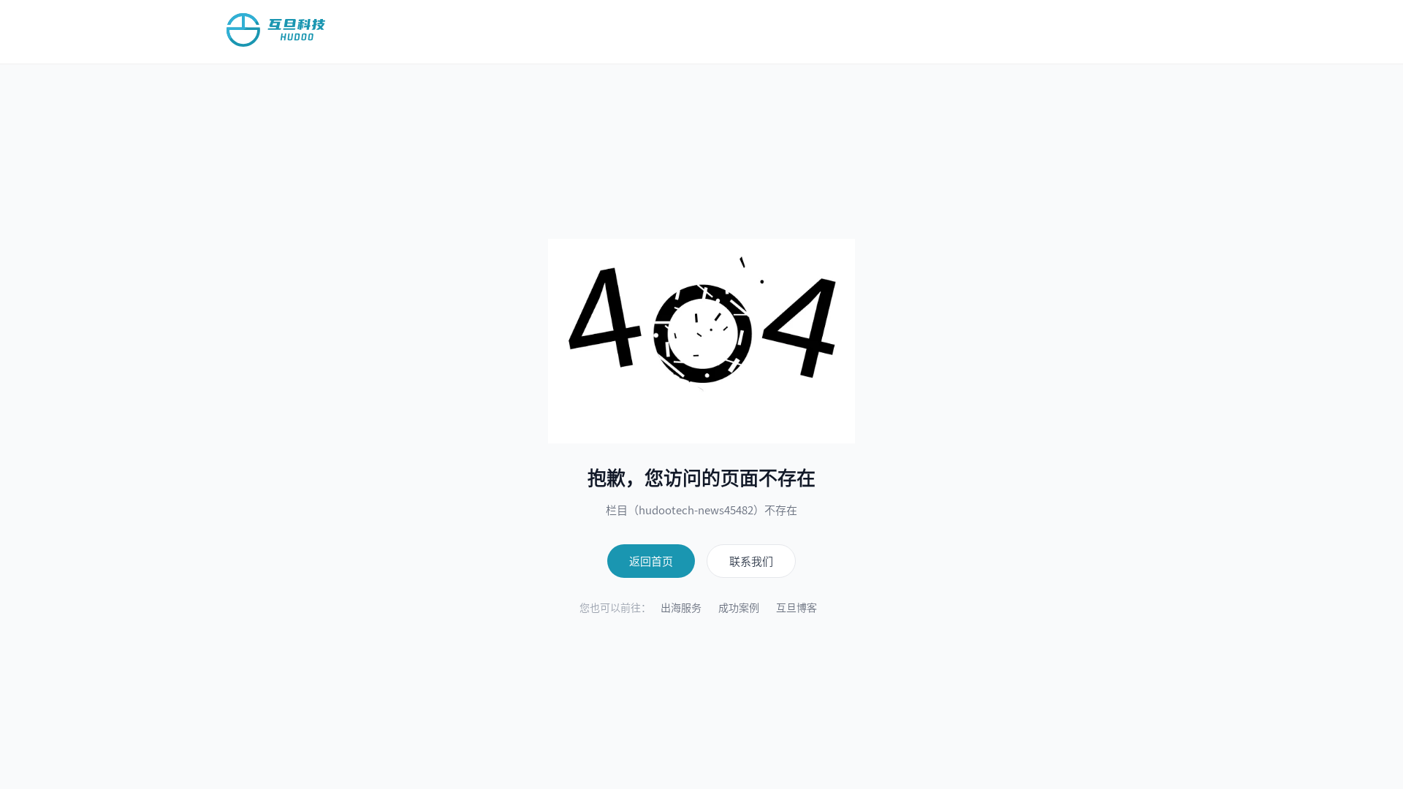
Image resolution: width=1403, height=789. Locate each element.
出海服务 (681, 607)
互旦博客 (796, 607)
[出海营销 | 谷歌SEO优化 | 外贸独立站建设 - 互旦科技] (276, 30)
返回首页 (651, 560)
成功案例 (738, 607)
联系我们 (751, 560)
